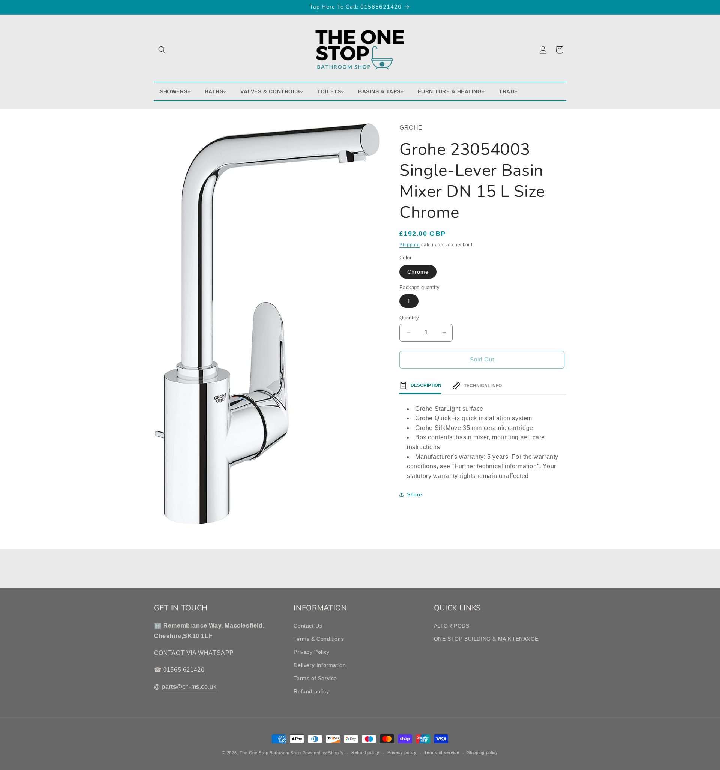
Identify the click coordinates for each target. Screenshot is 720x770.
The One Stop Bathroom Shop (270, 753)
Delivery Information (320, 665)
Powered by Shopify (323, 753)
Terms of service (441, 752)
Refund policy (311, 691)
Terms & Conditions (319, 639)
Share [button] (414, 494)
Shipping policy (482, 752)
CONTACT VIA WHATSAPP (194, 653)
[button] (162, 50)
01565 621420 (183, 670)
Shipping (409, 244)
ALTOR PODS (452, 625)
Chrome (418, 272)
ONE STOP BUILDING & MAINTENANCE (486, 639)
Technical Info (483, 385)
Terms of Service (315, 678)
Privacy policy (402, 752)
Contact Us (308, 625)
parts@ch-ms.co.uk (189, 686)
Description (426, 385)
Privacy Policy (311, 652)
